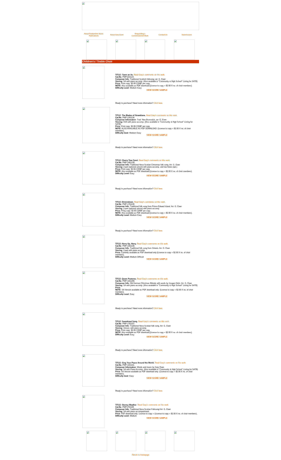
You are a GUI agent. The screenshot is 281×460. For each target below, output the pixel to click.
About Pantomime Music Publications (93, 35)
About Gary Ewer (117, 35)
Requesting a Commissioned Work (140, 35)
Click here (158, 103)
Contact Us (163, 35)
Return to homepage (140, 455)
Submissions (187, 35)
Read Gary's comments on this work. (149, 75)
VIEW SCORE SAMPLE (157, 378)
